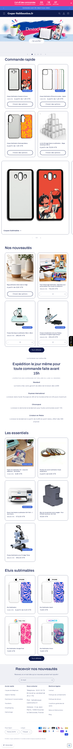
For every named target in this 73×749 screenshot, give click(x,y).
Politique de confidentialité (57, 695)
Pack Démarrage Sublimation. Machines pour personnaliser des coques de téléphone (53, 285)
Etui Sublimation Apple (46, 607)
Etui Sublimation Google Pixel (15, 648)
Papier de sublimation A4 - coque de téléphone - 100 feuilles (17, 470)
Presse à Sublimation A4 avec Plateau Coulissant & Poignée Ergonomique (51, 333)
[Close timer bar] (71, 3)
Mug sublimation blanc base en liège (17, 284)
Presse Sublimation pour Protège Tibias (18, 555)
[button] (4, 13)
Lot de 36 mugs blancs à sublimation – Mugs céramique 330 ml (52, 144)
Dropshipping (9, 708)
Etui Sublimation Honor (46, 648)
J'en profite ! (36, 41)
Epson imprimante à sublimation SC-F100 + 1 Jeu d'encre (20, 513)
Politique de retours (55, 699)
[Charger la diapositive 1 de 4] (32, 54)
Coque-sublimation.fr (15, 738)
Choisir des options (20, 104)
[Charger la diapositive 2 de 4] (35, 54)
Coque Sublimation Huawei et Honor (17, 96)
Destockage (9, 712)
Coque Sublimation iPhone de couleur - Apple (53, 96)
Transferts (8, 703)
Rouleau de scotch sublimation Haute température (50, 470)
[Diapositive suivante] (45, 54)
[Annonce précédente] (4, 8)
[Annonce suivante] (69, 8)
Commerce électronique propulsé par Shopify (33, 738)
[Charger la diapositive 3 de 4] (37, 54)
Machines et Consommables (14, 699)
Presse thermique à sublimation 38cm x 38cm (20, 333)
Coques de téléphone (11, 690)
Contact (51, 690)
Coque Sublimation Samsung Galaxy (17, 143)
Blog (50, 714)
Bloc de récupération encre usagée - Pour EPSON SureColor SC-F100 (52, 513)
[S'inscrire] (52, 680)
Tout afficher (36, 350)
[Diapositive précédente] (27, 54)
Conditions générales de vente (56, 705)
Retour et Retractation (56, 710)
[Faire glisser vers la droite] (41, 238)
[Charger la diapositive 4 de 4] (40, 54)
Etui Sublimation (11, 607)
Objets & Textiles (10, 695)
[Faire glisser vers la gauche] (32, 238)
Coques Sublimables (11, 230)
